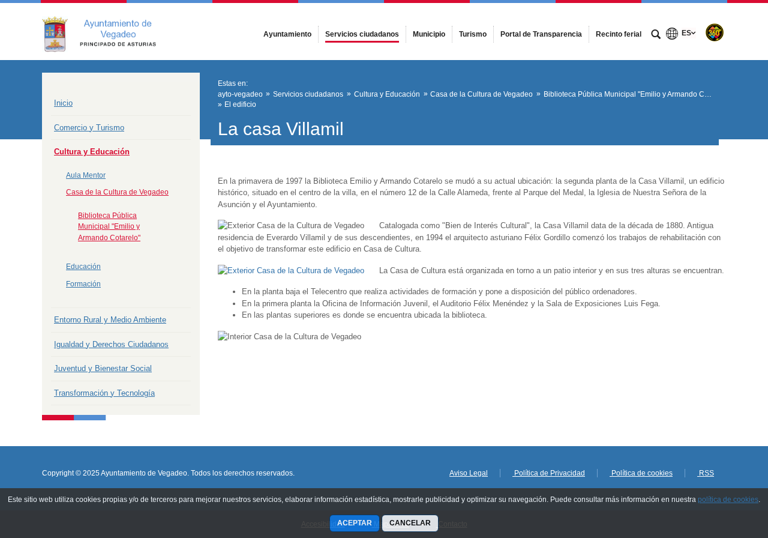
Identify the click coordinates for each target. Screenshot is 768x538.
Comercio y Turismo (89, 127)
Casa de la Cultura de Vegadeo (117, 192)
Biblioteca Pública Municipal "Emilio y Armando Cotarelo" (109, 226)
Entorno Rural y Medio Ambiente (110, 319)
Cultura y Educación (92, 151)
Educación (83, 266)
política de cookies (728, 499)
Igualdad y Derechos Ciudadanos (111, 344)
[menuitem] (287, 34)
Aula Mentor (86, 175)
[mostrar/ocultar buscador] (655, 35)
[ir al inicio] (720, 466)
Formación (83, 284)
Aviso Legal (468, 473)
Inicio (63, 102)
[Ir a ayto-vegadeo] (108, 31)
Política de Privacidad (548, 473)
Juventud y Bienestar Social (103, 368)
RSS (705, 473)
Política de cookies (641, 473)
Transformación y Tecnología (104, 392)
